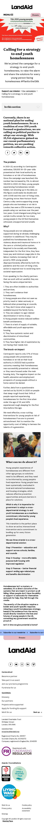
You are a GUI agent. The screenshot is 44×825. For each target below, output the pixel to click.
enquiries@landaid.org (10, 731)
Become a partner (9, 676)
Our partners (7, 701)
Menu (7, 14)
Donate (35, 15)
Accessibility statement (26, 809)
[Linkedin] (20, 152)
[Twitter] (14, 152)
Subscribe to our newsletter (16, 632)
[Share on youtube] (16, 664)
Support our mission (11, 91)
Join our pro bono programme (15, 684)
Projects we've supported (12, 704)
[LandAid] (22, 7)
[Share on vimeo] (34, 664)
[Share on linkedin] (28, 664)
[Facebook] (7, 152)
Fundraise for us (9, 687)
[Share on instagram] (22, 664)
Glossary (5, 697)
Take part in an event (11, 680)
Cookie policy (27, 805)
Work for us (7, 712)
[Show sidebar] (38, 107)
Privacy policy (7, 808)
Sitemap (5, 814)
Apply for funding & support (14, 708)
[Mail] (27, 152)
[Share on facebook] (11, 664)
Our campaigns (29, 91)
